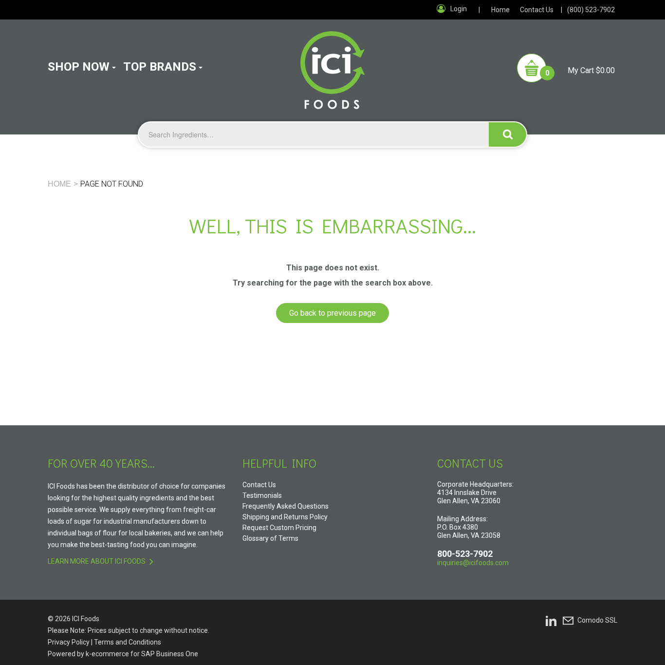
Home (500, 10)
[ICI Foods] (332, 64)
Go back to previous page (332, 313)
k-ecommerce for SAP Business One (142, 654)
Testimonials (262, 495)
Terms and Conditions (127, 642)
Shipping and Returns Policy (285, 517)
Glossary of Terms (270, 538)
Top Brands (159, 67)
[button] (566, 68)
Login (458, 9)
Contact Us (537, 10)
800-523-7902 (465, 554)
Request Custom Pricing (279, 528)
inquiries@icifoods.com (473, 563)
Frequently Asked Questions (285, 506)
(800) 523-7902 (591, 10)
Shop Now (79, 67)
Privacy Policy (69, 642)
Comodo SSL (597, 620)
